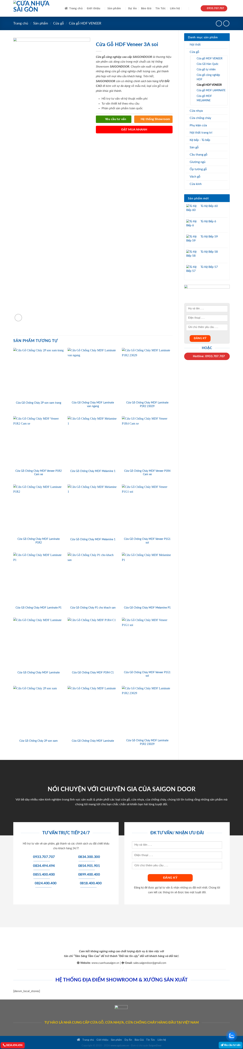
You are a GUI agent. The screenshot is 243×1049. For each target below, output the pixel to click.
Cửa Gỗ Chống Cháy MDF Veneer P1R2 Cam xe (38, 472)
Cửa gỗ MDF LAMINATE (211, 90)
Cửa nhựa (196, 110)
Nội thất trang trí (201, 132)
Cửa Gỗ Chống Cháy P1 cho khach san (93, 607)
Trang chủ (76, 8)
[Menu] (194, 8)
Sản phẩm (114, 8)
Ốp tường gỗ (198, 169)
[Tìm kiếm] (185, 8)
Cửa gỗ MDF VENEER (209, 58)
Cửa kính (196, 184)
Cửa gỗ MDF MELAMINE (204, 98)
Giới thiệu (93, 8)
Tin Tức (160, 8)
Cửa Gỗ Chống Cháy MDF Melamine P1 (147, 607)
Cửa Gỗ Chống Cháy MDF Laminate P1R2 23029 (147, 404)
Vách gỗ (195, 176)
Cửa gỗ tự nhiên (206, 69)
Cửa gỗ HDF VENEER (85, 23)
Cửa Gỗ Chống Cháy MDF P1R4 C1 (93, 672)
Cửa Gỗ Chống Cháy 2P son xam (38, 740)
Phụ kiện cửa (198, 125)
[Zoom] (18, 317)
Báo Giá (146, 8)
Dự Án (132, 8)
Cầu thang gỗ (198, 154)
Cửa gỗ (58, 23)
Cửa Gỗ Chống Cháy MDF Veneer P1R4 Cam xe (147, 472)
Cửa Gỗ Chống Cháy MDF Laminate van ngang (93, 404)
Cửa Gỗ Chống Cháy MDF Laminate (38, 672)
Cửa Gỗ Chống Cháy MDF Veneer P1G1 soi (147, 541)
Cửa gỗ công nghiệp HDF (208, 77)
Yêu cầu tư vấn (232, 1045)
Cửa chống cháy (200, 118)
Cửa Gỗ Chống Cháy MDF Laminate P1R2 (38, 541)
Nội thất (195, 44)
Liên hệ (175, 8)
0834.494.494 (14, 1045)
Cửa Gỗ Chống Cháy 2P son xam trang (38, 402)
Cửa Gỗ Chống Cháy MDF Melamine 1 (92, 471)
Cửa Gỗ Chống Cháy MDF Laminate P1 (39, 607)
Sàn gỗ (194, 147)
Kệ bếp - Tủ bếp (200, 140)
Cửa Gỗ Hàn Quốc (208, 64)
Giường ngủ (197, 162)
